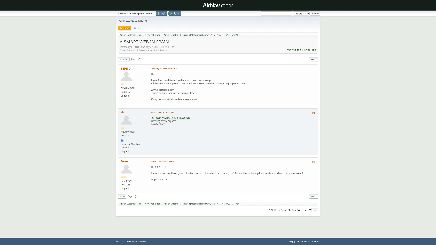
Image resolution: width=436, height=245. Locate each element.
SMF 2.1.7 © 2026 (123, 242)
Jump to (272, 209)
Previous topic (294, 49)
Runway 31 (207, 35)
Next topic (310, 49)
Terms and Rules (303, 241)
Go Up (122, 196)
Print (313, 59)
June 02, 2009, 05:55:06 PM (162, 161)
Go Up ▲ (316, 241)
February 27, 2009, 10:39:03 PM (164, 68)
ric (122, 112)
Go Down (124, 59)
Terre (124, 161)
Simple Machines (139, 242)
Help (291, 241)
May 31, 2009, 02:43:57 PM (162, 112)
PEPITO (126, 68)
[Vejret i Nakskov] (122, 140)
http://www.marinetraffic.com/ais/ (173, 117)
